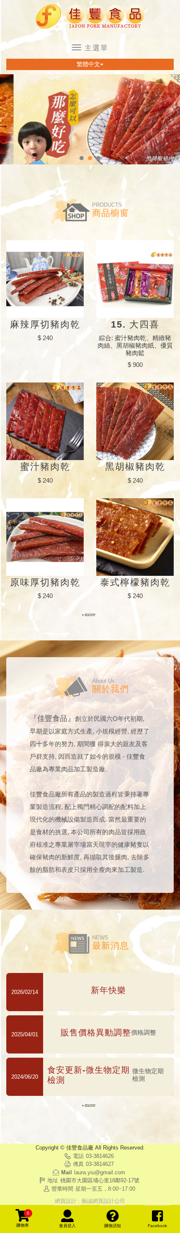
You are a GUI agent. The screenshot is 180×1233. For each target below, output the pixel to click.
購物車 (22, 1219)
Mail (66, 1172)
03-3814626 (100, 1156)
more (90, 614)
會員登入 (67, 1225)
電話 (78, 1156)
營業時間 (62, 1189)
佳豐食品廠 (90, 17)
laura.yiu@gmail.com (99, 1172)
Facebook (157, 1225)
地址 (52, 1180)
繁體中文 (88, 64)
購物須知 (112, 1225)
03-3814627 (100, 1164)
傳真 (78, 1164)
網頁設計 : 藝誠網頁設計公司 (90, 1201)
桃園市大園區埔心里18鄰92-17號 (99, 1180)
